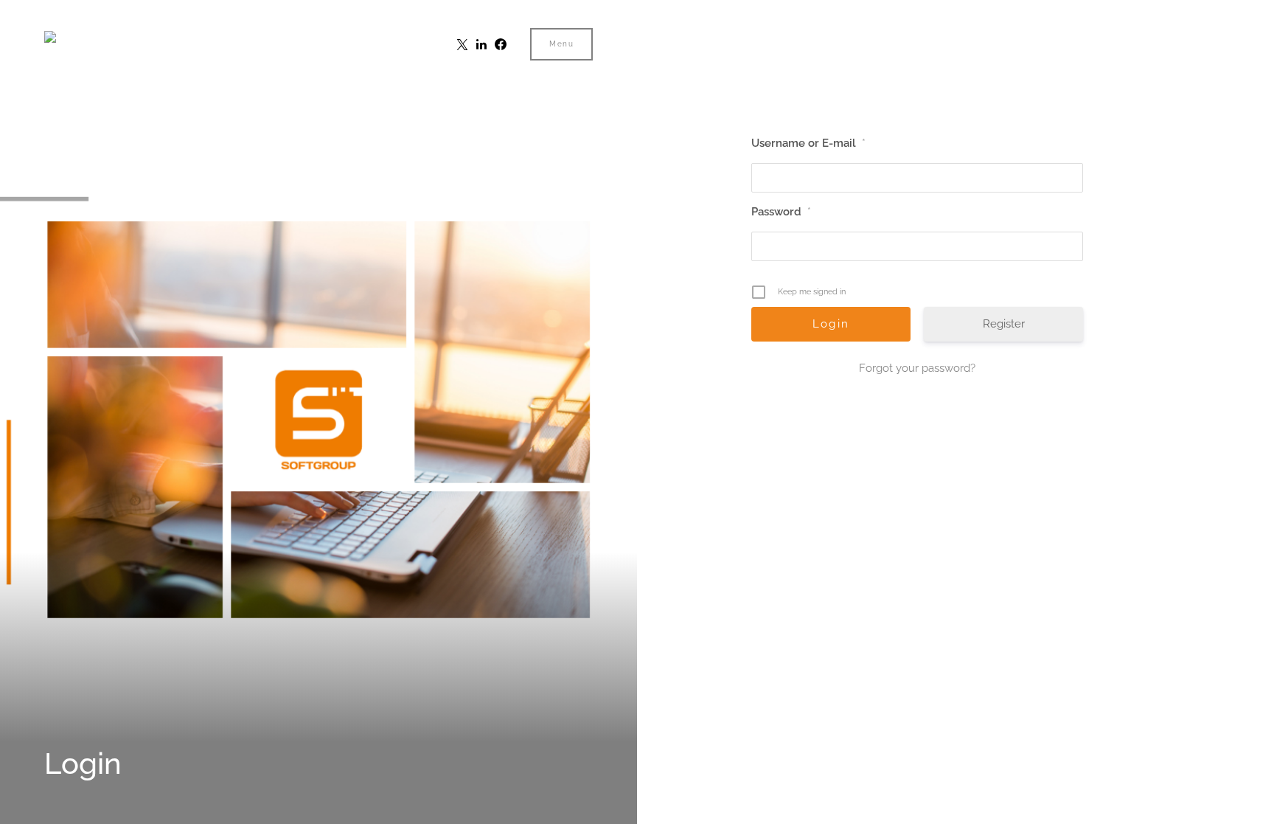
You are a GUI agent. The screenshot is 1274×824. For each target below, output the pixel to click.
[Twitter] (462, 44)
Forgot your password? (917, 368)
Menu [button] (561, 44)
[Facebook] (501, 44)
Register (1004, 323)
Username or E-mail (808, 143)
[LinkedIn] (481, 44)
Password (781, 211)
